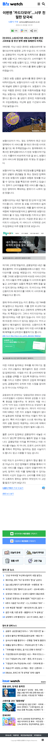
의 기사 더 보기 (12, 488)
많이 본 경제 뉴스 (9, 625)
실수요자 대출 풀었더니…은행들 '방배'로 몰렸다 (26, 640)
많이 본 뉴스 (8, 569)
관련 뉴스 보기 (8, 493)
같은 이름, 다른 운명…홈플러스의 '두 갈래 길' (24, 612)
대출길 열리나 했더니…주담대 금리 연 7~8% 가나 (26, 644)
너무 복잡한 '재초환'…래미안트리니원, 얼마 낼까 (26, 607)
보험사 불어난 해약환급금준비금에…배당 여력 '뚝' (26, 635)
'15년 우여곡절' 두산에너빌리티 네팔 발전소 (24, 575)
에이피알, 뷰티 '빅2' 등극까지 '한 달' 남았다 (24, 580)
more (43, 682)
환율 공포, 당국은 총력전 (13, 686)
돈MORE (6, 715)
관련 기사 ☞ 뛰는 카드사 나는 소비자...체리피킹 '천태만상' (21, 336)
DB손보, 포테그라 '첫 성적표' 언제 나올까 (23, 672)
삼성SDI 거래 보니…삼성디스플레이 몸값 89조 (25, 593)
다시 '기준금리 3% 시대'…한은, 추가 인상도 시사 (26, 658)
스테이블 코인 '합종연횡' (13, 700)
